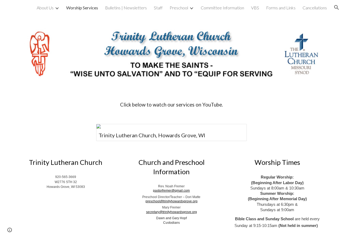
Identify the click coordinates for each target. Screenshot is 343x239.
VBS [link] (255, 7)
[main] (171, 104)
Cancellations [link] (315, 7)
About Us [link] (45, 7)
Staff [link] (158, 7)
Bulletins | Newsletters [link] (126, 7)
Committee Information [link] (222, 7)
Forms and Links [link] (281, 7)
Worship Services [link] (82, 7)
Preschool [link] (179, 7)
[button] (336, 7)
